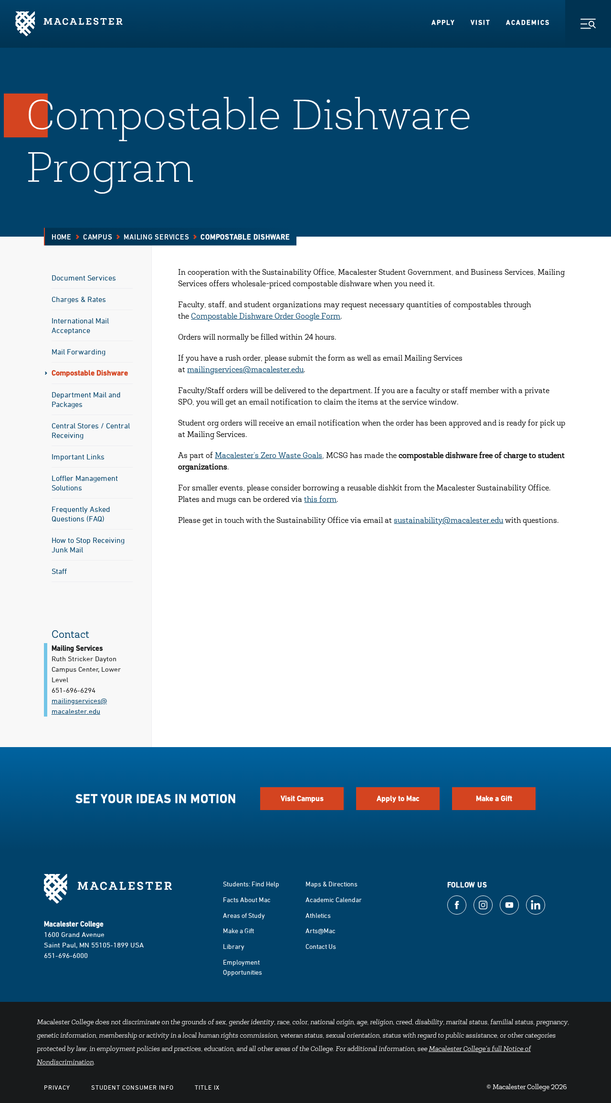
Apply (443, 22)
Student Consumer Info (132, 1087)
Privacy (57, 1087)
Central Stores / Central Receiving (91, 430)
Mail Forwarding (78, 351)
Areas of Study (244, 915)
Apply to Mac (398, 798)
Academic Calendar (334, 899)
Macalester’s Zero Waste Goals (268, 456)
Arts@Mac (321, 930)
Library (233, 946)
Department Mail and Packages (86, 399)
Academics (528, 22)
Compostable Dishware (90, 372)
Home (62, 237)
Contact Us (321, 946)
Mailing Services (156, 237)
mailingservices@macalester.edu (245, 370)
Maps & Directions (332, 884)
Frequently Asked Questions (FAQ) (81, 514)
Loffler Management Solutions (85, 483)
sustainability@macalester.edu (448, 521)
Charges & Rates (79, 299)
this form (320, 500)
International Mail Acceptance (80, 325)
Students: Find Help (251, 884)
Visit (481, 22)
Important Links (78, 456)
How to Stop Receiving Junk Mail (88, 545)
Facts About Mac (247, 899)
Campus (98, 237)
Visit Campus (302, 798)
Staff (59, 571)
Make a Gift (494, 798)
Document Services (84, 277)
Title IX (207, 1087)
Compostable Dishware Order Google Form (265, 317)
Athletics (318, 915)
